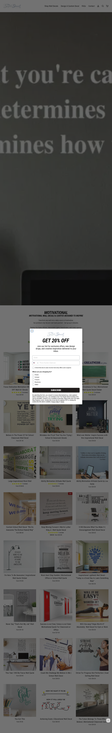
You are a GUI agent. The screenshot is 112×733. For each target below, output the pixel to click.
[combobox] (35, 363)
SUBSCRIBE (56, 390)
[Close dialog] (32, 330)
